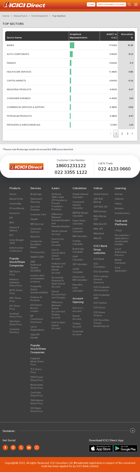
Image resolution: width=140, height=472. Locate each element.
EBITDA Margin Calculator (80, 214)
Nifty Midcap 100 (100, 218)
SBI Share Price (14, 273)
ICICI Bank (99, 259)
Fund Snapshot (39, 16)
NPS (11, 222)
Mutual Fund (20, 16)
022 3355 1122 (71, 172)
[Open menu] (136, 4)
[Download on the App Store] (101, 448)
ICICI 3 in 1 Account (78, 309)
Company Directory (14, 331)
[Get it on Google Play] (125, 448)
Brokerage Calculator (78, 250)
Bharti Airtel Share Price (36, 386)
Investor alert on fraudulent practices (37, 278)
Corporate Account (78, 333)
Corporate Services (35, 230)
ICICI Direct (99, 307)
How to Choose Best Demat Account (58, 254)
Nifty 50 (97, 238)
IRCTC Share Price (16, 292)
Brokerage (36, 194)
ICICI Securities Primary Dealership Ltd (101, 323)
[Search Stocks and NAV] (129, 4)
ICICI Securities (101, 271)
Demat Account (77, 317)
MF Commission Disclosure (36, 318)
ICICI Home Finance (99, 314)
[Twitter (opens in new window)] (21, 447)
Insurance (14, 213)
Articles (119, 194)
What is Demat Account (59, 232)
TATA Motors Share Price (37, 402)
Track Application (121, 269)
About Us (35, 236)
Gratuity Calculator (78, 242)
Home (6, 16)
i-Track (118, 230)
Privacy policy (37, 252)
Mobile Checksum (120, 261)
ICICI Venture (100, 302)
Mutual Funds (16, 198)
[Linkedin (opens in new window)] (29, 447)
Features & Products (36, 299)
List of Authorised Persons (120, 252)
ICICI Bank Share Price (36, 410)
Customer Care (38, 214)
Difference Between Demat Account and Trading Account (58, 310)
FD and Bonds (16, 208)
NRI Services (37, 224)
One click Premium (35, 208)
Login (91, 4)
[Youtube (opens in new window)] (36, 447)
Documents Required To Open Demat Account (58, 282)
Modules (119, 208)
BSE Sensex (100, 211)
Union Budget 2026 (16, 241)
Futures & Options (14, 229)
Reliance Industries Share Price (15, 282)
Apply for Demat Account (111, 4)
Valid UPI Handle (35, 336)
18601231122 (71, 165)
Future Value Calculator (79, 222)
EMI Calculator (80, 236)
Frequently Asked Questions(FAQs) (38, 289)
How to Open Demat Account (58, 325)
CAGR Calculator (78, 270)
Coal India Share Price (36, 394)
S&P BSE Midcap (98, 200)
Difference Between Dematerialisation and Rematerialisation (59, 220)
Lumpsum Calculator (78, 230)
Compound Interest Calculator (78, 204)
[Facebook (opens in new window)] (5, 447)
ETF (11, 217)
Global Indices (101, 194)
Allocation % (127, 36)
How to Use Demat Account (58, 242)
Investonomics (122, 213)
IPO (11, 235)
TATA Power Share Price (36, 378)
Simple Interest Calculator (80, 195)
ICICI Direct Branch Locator (36, 308)
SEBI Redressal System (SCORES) (35, 266)
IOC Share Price (14, 307)
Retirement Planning (36, 200)
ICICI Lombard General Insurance (101, 279)
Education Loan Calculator (78, 287)
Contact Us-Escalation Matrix (36, 244)
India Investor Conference (16, 249)
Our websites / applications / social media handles (122, 240)
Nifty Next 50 (100, 224)
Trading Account (77, 325)
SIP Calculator (80, 264)
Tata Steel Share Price (15, 323)
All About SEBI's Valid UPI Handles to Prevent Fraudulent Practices (59, 202)
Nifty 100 (98, 228)
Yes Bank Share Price (15, 315)
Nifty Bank (99, 233)
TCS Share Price (35, 371)
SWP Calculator (78, 258)
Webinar (119, 198)
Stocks (13, 194)
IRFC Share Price (15, 299)
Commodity (15, 203)
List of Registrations (37, 328)
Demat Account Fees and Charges (59, 294)
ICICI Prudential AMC (101, 296)
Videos (118, 203)
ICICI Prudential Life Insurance (101, 289)
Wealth (34, 219)
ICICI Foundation (99, 265)
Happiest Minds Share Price (37, 361)
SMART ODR (37, 257)
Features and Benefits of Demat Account (58, 268)
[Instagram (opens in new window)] (13, 447)
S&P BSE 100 (101, 206)
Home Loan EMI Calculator (80, 278)
